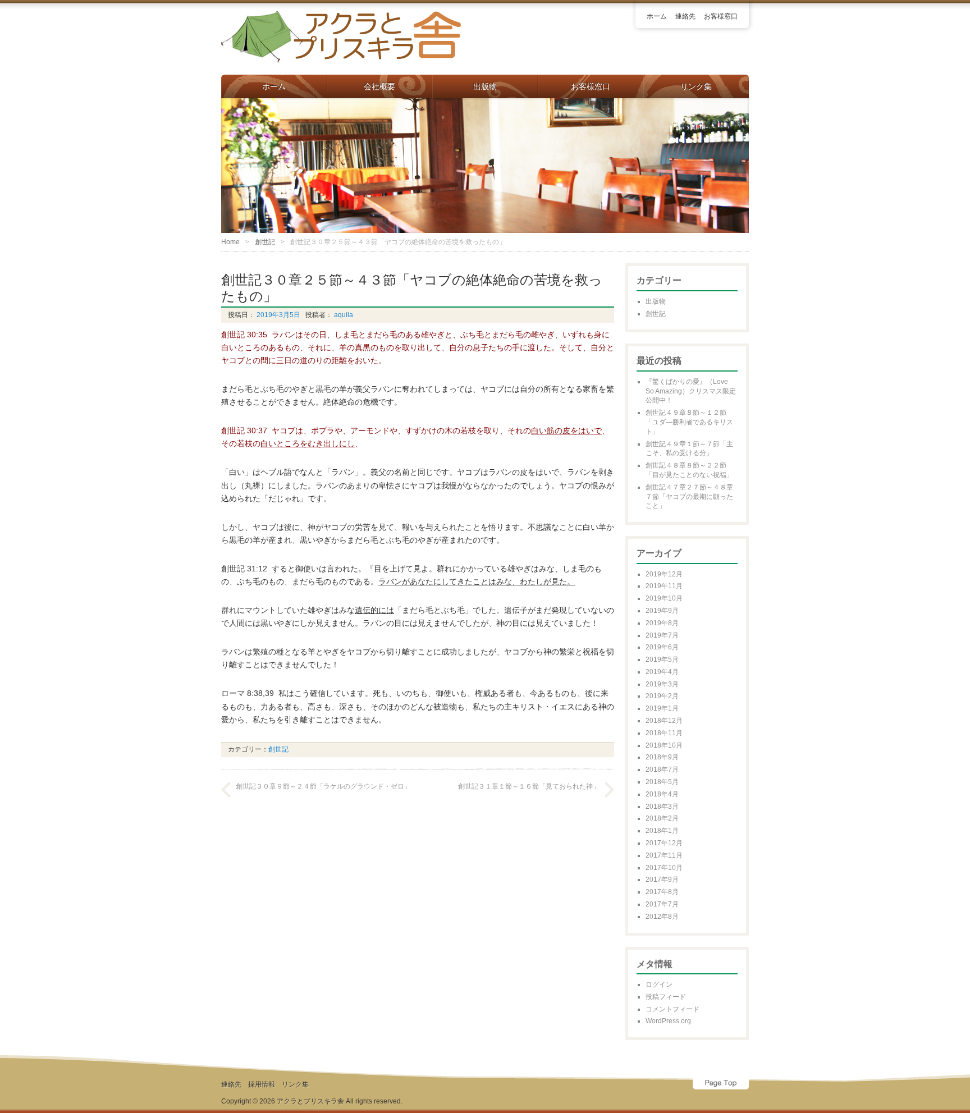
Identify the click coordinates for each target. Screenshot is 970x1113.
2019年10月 (664, 598)
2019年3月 (662, 684)
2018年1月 (662, 831)
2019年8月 (662, 623)
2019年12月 (664, 574)
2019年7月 (662, 635)
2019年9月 (662, 611)
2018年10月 (664, 745)
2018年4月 (662, 794)
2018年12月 (664, 721)
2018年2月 (662, 818)
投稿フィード (666, 997)
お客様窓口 (721, 16)
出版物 (485, 86)
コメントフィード (672, 1009)
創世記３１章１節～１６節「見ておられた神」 (529, 786)
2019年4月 (662, 672)
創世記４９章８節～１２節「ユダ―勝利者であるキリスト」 (689, 422)
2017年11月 (664, 855)
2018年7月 (662, 769)
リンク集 (696, 86)
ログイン (659, 984)
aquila (342, 315)
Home (230, 242)
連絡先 (685, 16)
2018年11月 (664, 733)
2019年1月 (662, 708)
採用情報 (261, 1084)
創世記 (265, 242)
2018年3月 (662, 806)
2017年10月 (664, 868)
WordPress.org (668, 1021)
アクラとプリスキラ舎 (310, 1101)
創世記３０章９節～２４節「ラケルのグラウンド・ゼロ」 (323, 786)
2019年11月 (664, 586)
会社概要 (379, 86)
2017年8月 (662, 892)
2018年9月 (662, 757)
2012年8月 (662, 916)
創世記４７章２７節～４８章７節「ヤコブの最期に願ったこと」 (689, 496)
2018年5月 (662, 782)
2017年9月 (662, 879)
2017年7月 (662, 904)
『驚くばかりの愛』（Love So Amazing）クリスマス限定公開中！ (691, 391)
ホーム (657, 16)
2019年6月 (662, 647)
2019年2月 (662, 696)
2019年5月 (662, 659)
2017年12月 (664, 843)
